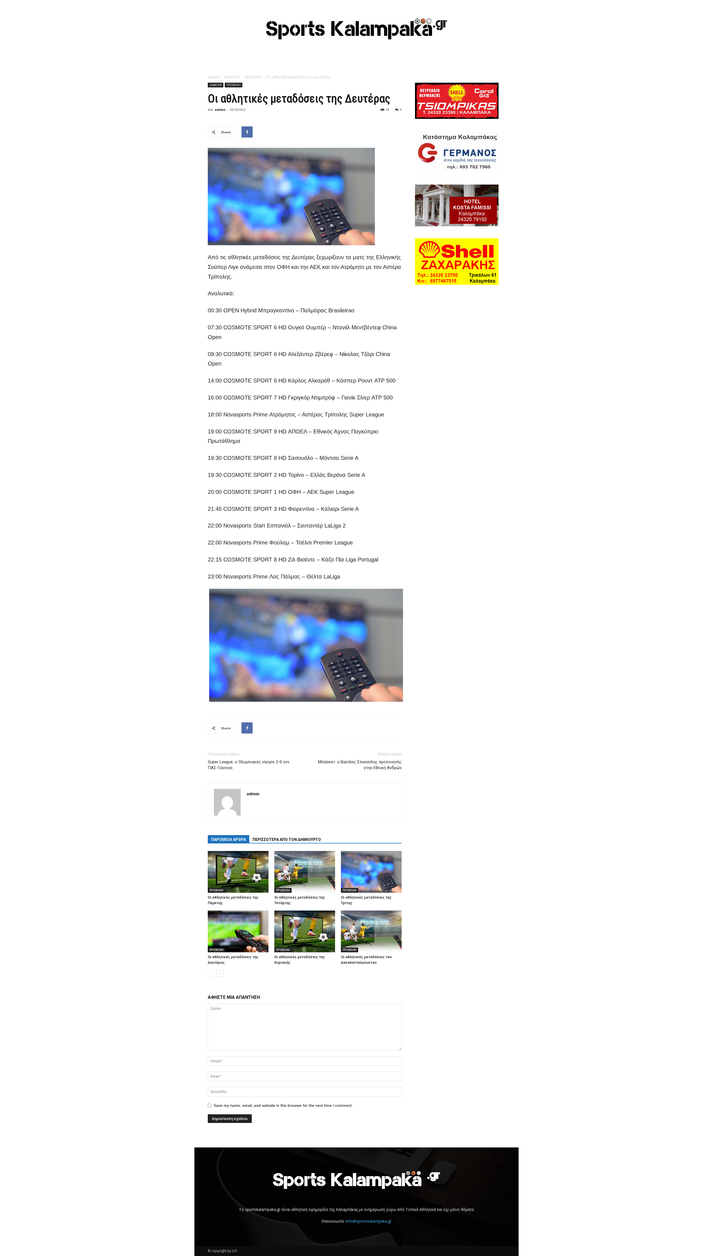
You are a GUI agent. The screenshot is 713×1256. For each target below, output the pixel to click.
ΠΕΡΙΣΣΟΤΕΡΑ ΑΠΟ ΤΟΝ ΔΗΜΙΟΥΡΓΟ (287, 839)
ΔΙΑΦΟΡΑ (232, 77)
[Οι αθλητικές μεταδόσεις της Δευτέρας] (238, 931)
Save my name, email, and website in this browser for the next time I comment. (283, 1105)
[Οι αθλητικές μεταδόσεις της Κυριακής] (304, 931)
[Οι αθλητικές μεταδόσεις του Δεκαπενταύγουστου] (371, 931)
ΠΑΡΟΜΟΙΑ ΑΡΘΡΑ (228, 839)
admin (220, 109)
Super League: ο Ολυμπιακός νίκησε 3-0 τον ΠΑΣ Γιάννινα (248, 764)
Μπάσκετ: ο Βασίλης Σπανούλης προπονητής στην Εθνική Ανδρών (360, 764)
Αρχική (213, 77)
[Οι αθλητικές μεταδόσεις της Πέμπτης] (238, 872)
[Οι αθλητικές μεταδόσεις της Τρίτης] (371, 872)
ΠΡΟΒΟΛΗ (253, 77)
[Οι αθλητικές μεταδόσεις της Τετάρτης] (304, 872)
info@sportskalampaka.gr (369, 1221)
